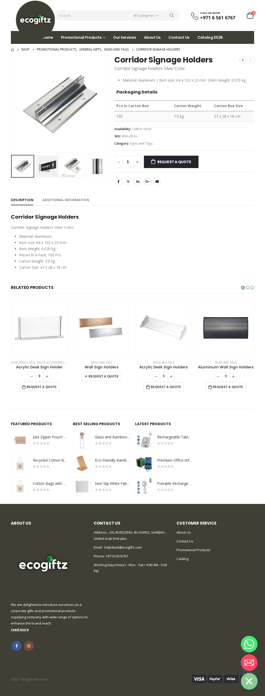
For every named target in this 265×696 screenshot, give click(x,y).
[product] (39, 328)
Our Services (124, 37)
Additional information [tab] (65, 199)
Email (157, 181)
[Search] (172, 15)
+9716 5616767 (117, 556)
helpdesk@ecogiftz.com (123, 547)
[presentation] (12, 104)
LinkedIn (138, 181)
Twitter (128, 181)
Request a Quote (174, 161)
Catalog (182, 558)
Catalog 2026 (210, 37)
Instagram (29, 646)
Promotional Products (81, 37)
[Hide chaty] (249, 681)
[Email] (249, 662)
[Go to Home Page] (12, 49)
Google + (147, 181)
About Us (152, 37)
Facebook (118, 181)
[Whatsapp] (249, 644)
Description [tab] (22, 199)
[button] (243, 287)
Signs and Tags (141, 143)
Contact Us (178, 37)
